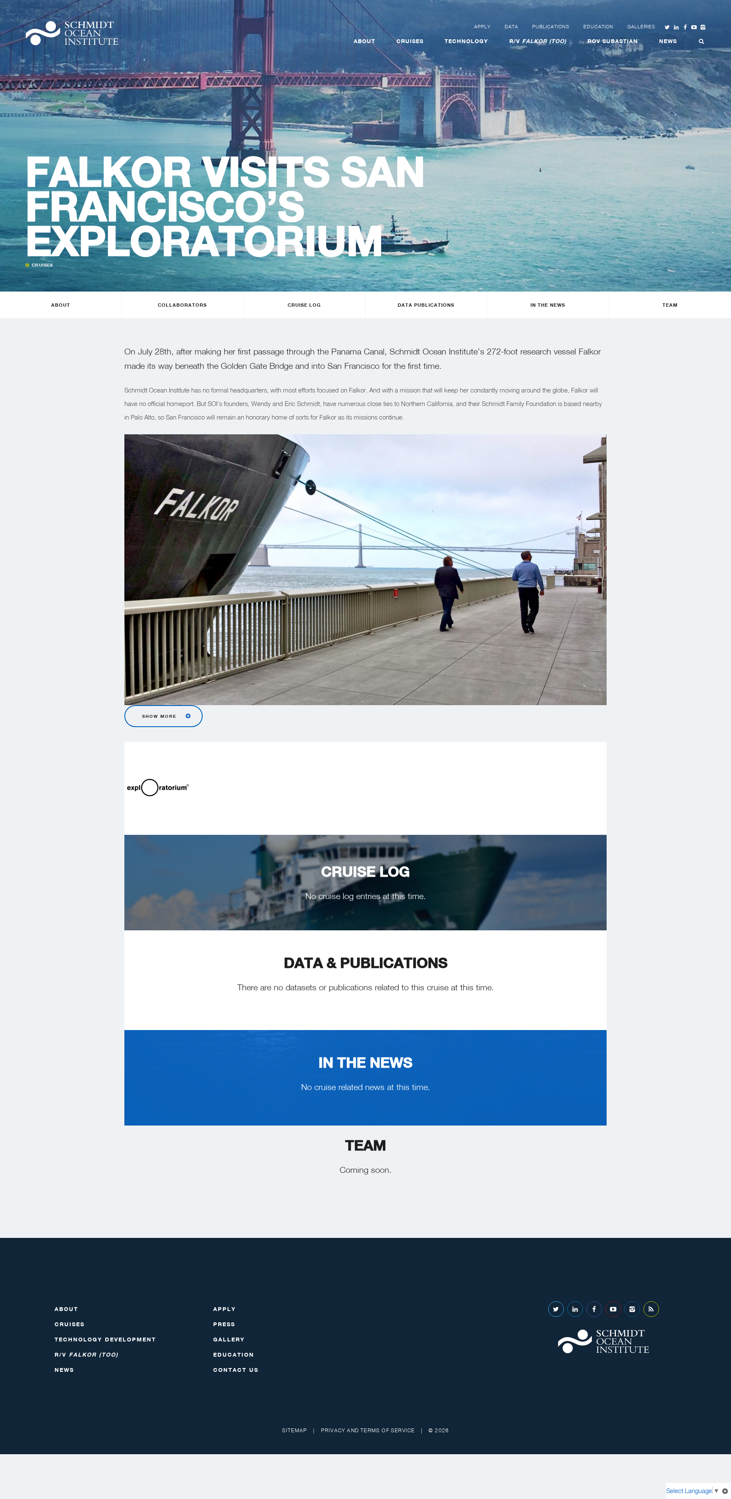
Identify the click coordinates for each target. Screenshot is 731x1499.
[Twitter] (556, 1309)
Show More (159, 716)
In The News (547, 305)
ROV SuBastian (613, 41)
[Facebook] (594, 1309)
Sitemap (294, 1430)
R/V (537, 41)
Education (598, 27)
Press (224, 1324)
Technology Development (105, 1339)
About (364, 41)
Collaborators (182, 305)
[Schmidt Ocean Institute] (71, 33)
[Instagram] (632, 1309)
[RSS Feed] (651, 1309)
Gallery (229, 1339)
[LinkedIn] (575, 1309)
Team (670, 305)
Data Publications (426, 305)
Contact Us (235, 1369)
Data (511, 27)
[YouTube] (613, 1309)
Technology (466, 41)
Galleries (641, 27)
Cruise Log (304, 305)
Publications (550, 27)
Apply (482, 27)
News (668, 41)
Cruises (409, 41)
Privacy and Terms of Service (368, 1430)
